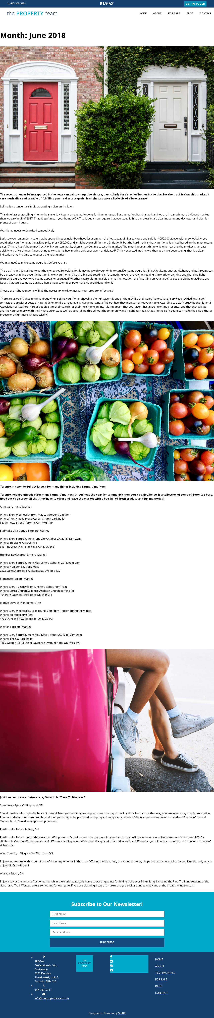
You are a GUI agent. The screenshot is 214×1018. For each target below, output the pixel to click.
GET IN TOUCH (195, 4)
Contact (205, 13)
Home (143, 13)
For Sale (174, 13)
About (157, 13)
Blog (190, 13)
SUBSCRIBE (107, 942)
